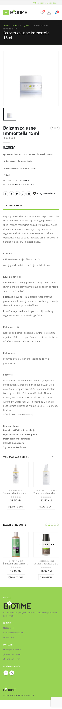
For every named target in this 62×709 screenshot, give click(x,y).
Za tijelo (53, 491)
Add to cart (17, 507)
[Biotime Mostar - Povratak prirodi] (19, 12)
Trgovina (26, 25)
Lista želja (52, 3)
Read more (47, 577)
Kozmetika (20, 184)
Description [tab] (15, 205)
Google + (23, 193)
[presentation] (53, 456)
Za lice (30, 184)
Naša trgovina (41, 3)
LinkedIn (17, 193)
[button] (46, 525)
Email (28, 193)
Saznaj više (8, 615)
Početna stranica (11, 25)
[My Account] (49, 12)
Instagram (11, 672)
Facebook (5, 193)
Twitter (11, 193)
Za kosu (20, 561)
